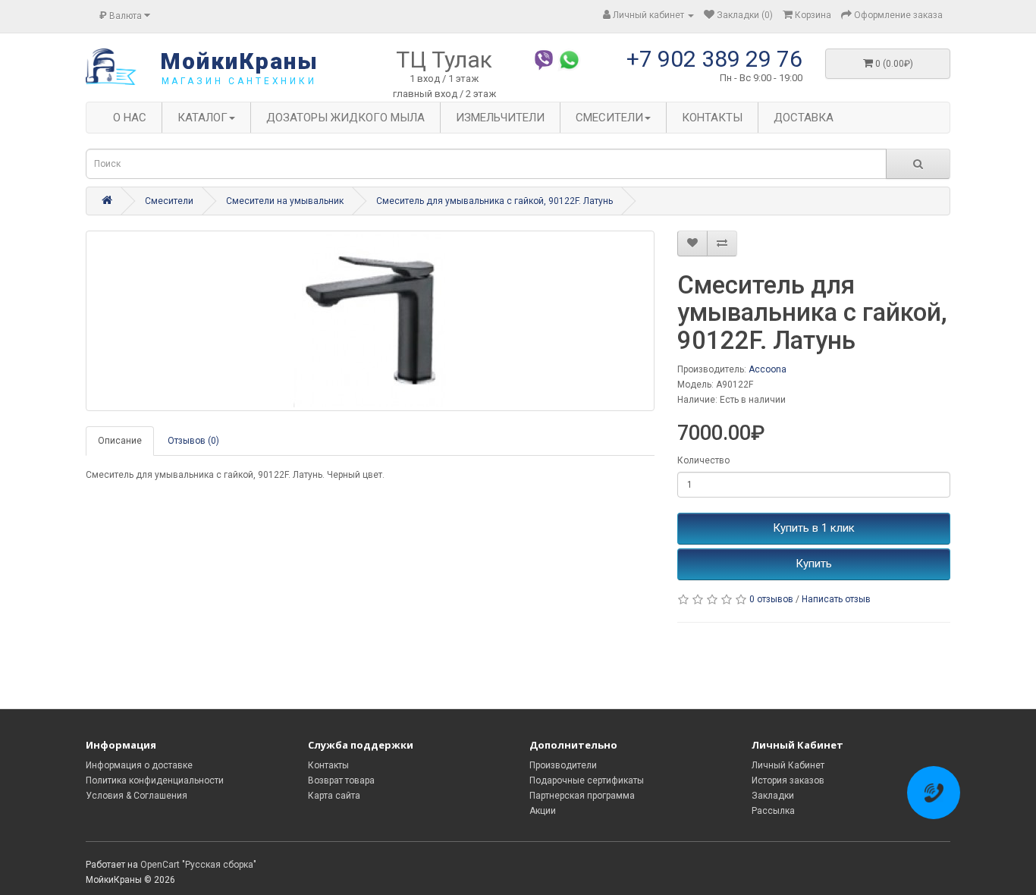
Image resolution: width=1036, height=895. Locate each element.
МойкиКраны (239, 61)
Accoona (767, 369)
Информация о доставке (139, 765)
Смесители (169, 201)
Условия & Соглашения (136, 795)
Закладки (773, 795)
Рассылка (773, 811)
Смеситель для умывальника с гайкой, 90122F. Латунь (494, 201)
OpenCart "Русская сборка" (198, 864)
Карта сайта (334, 795)
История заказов (788, 780)
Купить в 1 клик (814, 528)
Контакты (328, 765)
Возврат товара (341, 780)
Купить (814, 563)
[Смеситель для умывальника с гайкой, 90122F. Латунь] (370, 321)
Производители (563, 765)
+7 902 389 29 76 (714, 59)
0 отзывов (771, 599)
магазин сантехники (239, 81)
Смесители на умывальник (285, 201)
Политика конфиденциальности (155, 780)
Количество (703, 460)
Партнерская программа (582, 795)
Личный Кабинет (788, 765)
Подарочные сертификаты (586, 780)
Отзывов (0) (193, 440)
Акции (542, 811)
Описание (120, 440)
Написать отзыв (836, 599)
